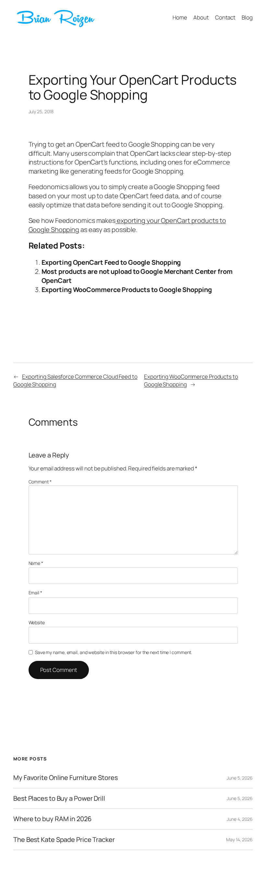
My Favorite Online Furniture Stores (65, 777)
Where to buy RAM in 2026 (52, 818)
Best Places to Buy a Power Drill (59, 798)
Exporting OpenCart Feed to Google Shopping (111, 262)
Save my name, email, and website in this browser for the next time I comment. (113, 652)
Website (37, 622)
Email (35, 592)
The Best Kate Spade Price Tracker (64, 839)
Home (180, 17)
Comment (40, 482)
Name (36, 563)
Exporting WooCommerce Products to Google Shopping (127, 289)
